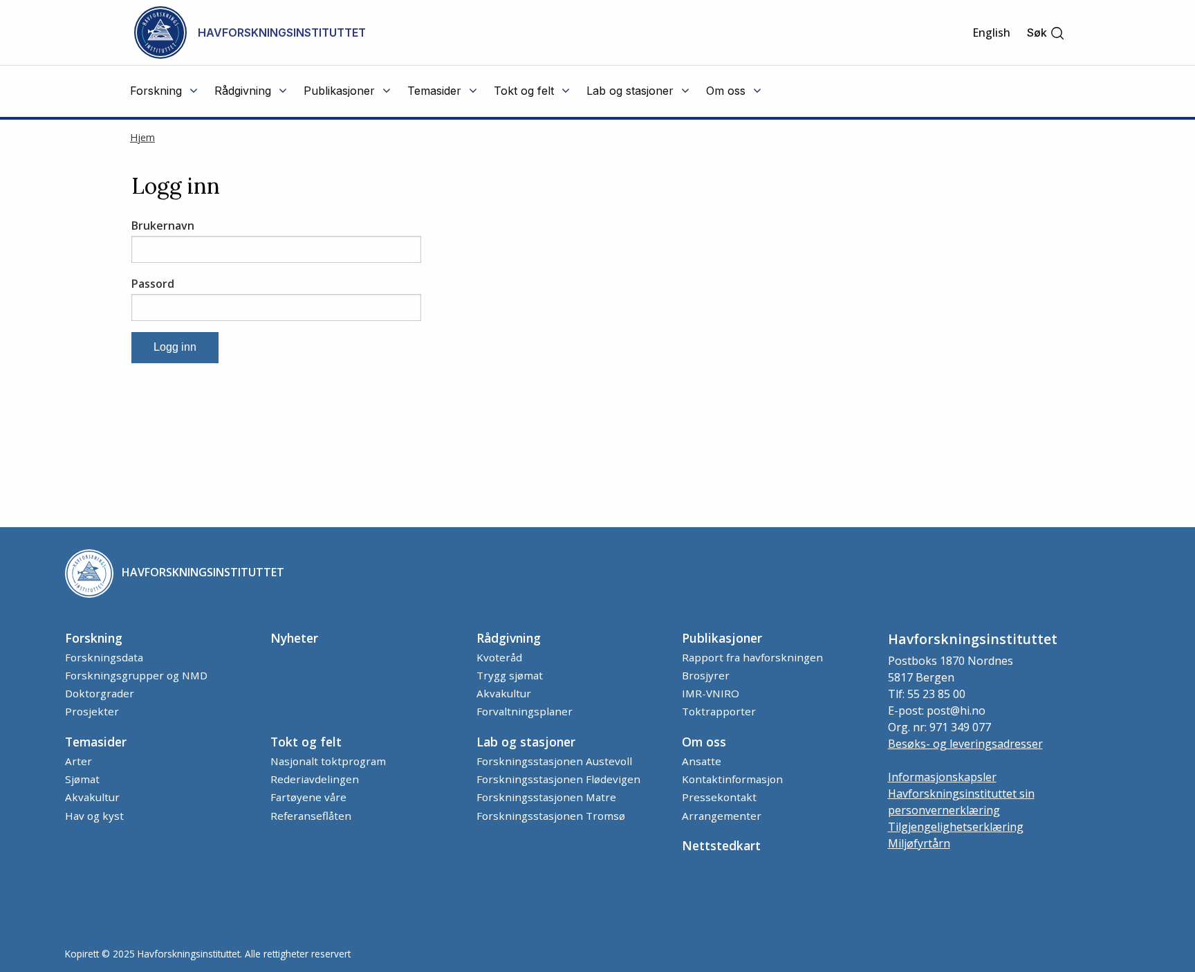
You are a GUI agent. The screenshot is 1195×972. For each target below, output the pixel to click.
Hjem (142, 137)
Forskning (93, 638)
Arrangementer (721, 816)
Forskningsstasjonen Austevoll (554, 761)
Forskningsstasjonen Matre (546, 797)
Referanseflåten (310, 816)
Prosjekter (92, 711)
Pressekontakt (719, 797)
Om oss (704, 741)
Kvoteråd (499, 657)
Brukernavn (162, 225)
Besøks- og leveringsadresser (965, 743)
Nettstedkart (721, 845)
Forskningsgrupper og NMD (136, 675)
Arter (78, 761)
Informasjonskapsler (942, 777)
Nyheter (294, 638)
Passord (152, 283)
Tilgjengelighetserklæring (955, 826)
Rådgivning (508, 638)
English (991, 32)
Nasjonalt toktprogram (328, 761)
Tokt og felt (306, 741)
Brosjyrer (706, 675)
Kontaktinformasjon (732, 779)
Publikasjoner (722, 638)
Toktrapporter (719, 711)
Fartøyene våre (308, 797)
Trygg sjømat (509, 675)
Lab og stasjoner (525, 741)
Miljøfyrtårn (919, 843)
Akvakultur (503, 693)
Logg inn (175, 347)
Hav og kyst (94, 816)
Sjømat (82, 779)
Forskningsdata (104, 657)
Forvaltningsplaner (524, 711)
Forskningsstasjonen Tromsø (550, 816)
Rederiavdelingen (314, 779)
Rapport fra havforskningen (752, 657)
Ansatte (701, 761)
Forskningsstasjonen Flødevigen (558, 779)
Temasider (96, 741)
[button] (1046, 33)
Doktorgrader (99, 693)
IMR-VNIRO (710, 693)
